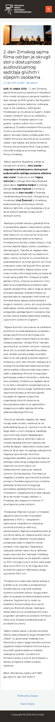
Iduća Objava (27, 703)
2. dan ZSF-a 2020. (15, 83)
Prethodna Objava (27, 695)
